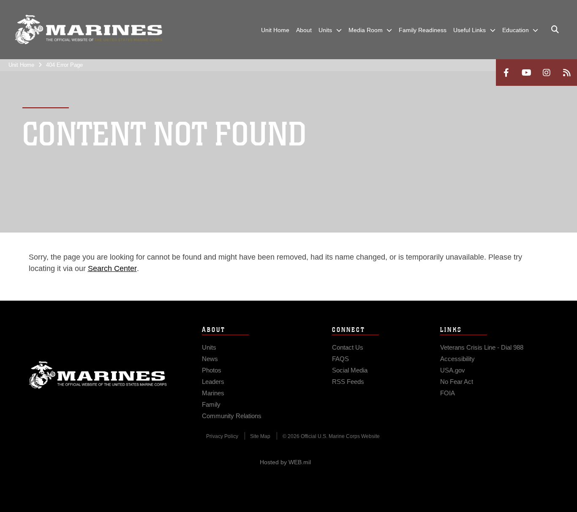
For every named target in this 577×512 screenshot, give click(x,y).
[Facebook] (506, 72)
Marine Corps (98, 375)
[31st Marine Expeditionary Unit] (89, 29)
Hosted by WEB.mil (285, 462)
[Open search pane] (555, 29)
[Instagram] (546, 72)
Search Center (112, 268)
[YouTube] (526, 72)
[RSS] (567, 72)
